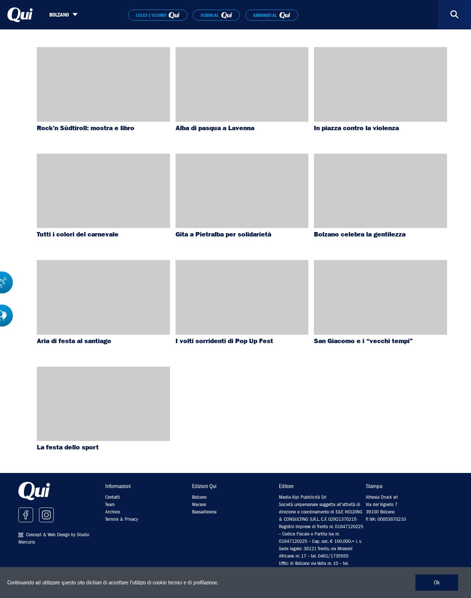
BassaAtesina (204, 512)
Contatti (112, 497)
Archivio (112, 512)
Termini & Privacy (121, 519)
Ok (437, 582)
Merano (199, 504)
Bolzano (199, 497)
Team (110, 504)
